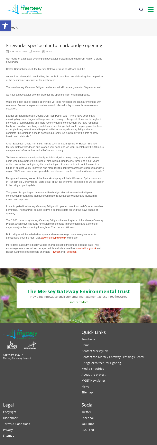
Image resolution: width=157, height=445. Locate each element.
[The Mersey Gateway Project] (25, 9)
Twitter (56, 251)
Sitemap (87, 392)
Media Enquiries (93, 369)
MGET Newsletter (93, 380)
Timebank (88, 339)
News (49, 51)
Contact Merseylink (95, 351)
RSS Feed (88, 430)
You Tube (88, 424)
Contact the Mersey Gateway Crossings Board (113, 357)
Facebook (70, 251)
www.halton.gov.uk (86, 248)
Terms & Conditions (16, 424)
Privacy (8, 430)
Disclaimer (10, 418)
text (151, 9)
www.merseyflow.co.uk (53, 237)
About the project (93, 374)
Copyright (9, 412)
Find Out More (79, 302)
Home (86, 345)
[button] (5, 25)
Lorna (36, 51)
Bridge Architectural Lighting (101, 363)
